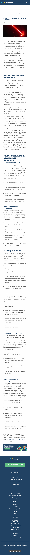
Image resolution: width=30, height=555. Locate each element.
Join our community (15, 465)
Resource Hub (15, 484)
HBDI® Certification (15, 493)
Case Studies (15, 477)
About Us (15, 504)
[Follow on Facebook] (13, 551)
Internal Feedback (23, 545)
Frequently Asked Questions (15, 480)
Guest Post (8, 22)
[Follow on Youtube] (16, 551)
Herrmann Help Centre (15, 509)
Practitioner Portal (15, 482)
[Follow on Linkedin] (19, 551)
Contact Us (15, 506)
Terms (15, 513)
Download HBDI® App (15, 495)
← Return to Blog (7, 14)
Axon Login (15, 498)
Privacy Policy (15, 511)
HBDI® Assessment (15, 491)
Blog (15, 475)
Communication (14, 14)
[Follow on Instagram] (10, 551)
